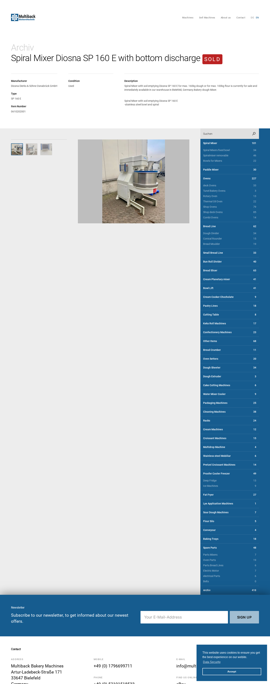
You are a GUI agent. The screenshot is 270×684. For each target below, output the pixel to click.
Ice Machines (229, 486)
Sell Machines (207, 17)
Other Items (229, 341)
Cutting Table (229, 314)
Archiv (22, 47)
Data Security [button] (212, 662)
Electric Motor (229, 570)
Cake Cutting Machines (229, 385)
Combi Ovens (229, 217)
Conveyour (229, 530)
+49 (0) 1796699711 (113, 666)
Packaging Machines (229, 403)
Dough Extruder (229, 376)
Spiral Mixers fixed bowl (229, 150)
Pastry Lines (229, 305)
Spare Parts (229, 547)
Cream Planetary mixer (229, 279)
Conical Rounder (229, 238)
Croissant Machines (229, 438)
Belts (229, 581)
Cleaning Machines (229, 411)
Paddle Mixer (229, 169)
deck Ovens (229, 185)
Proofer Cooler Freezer (229, 473)
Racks (229, 420)
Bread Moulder (229, 244)
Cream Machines (229, 429)
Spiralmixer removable (229, 155)
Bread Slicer (229, 270)
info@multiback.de (194, 666)
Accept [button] (231, 671)
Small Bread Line (229, 252)
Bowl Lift (229, 288)
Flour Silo (229, 521)
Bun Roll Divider (229, 261)
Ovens (229, 178)
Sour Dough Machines (229, 512)
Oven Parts (229, 560)
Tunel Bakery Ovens (229, 190)
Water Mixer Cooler (229, 394)
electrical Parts (229, 576)
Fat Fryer (229, 494)
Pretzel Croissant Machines (229, 464)
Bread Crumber (229, 350)
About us (226, 17)
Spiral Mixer (229, 143)
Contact (240, 17)
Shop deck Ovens (229, 212)
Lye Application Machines (229, 503)
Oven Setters (229, 358)
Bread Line (229, 226)
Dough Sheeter (229, 367)
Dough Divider (229, 233)
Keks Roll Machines (229, 323)
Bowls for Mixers (229, 160)
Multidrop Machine (229, 447)
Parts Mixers (229, 554)
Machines (187, 17)
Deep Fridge (229, 480)
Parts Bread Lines (229, 565)
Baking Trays (229, 539)
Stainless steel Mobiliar (229, 456)
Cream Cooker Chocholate (229, 297)
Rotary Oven (229, 196)
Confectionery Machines (229, 332)
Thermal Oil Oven (229, 201)
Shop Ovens (229, 206)
